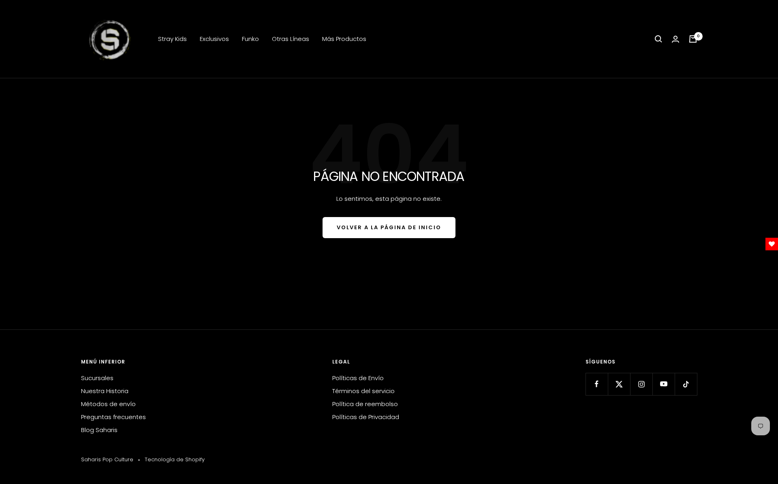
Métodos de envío (108, 404)
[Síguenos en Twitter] (619, 384)
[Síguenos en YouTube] (663, 384)
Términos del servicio (363, 391)
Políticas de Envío (358, 378)
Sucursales (97, 378)
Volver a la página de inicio (389, 227)
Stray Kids (172, 38)
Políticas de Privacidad (365, 417)
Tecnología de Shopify (175, 459)
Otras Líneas (290, 38)
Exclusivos (214, 38)
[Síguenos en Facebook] (597, 384)
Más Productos (344, 38)
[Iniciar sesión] (675, 39)
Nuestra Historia (104, 391)
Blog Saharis (99, 430)
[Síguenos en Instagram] (641, 384)
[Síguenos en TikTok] (686, 384)
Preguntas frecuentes (113, 417)
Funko (250, 38)
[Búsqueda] (658, 39)
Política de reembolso (365, 404)
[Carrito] (693, 39)
